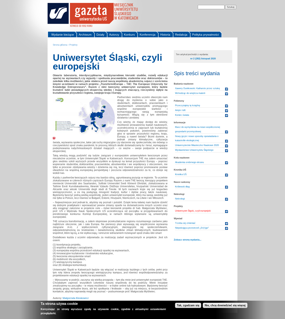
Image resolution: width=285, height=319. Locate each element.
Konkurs (129, 34)
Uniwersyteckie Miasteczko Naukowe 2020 (197, 145)
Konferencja (147, 34)
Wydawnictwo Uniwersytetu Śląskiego (194, 150)
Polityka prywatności (205, 34)
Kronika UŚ (181, 174)
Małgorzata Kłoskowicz (76, 298)
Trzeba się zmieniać (185, 223)
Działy (100, 34)
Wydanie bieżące (62, 34)
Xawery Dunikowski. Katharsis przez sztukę (197, 88)
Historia (165, 34)
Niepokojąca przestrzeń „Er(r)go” (192, 228)
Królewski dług (182, 186)
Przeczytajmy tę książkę (187, 105)
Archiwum (85, 34)
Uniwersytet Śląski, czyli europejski (193, 210)
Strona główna (60, 45)
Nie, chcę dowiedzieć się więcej (225, 305)
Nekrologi (180, 198)
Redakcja (181, 34)
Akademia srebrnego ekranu (189, 162)
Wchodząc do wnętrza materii (190, 93)
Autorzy (114, 34)
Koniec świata (182, 115)
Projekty (73, 45)
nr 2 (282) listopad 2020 (203, 58)
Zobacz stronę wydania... (187, 239)
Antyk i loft (180, 110)
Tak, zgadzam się (188, 305)
